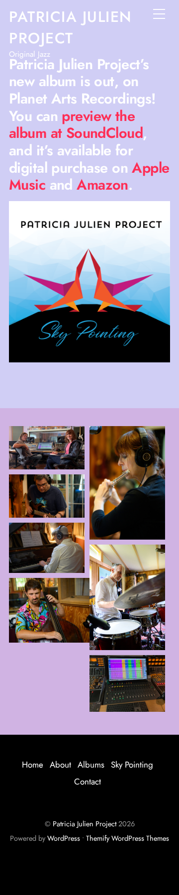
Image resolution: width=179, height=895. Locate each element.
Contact (87, 781)
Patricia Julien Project (84, 824)
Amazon (102, 184)
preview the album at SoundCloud (76, 125)
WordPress (63, 838)
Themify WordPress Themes (127, 838)
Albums (91, 765)
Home (32, 765)
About (60, 765)
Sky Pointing (132, 765)
